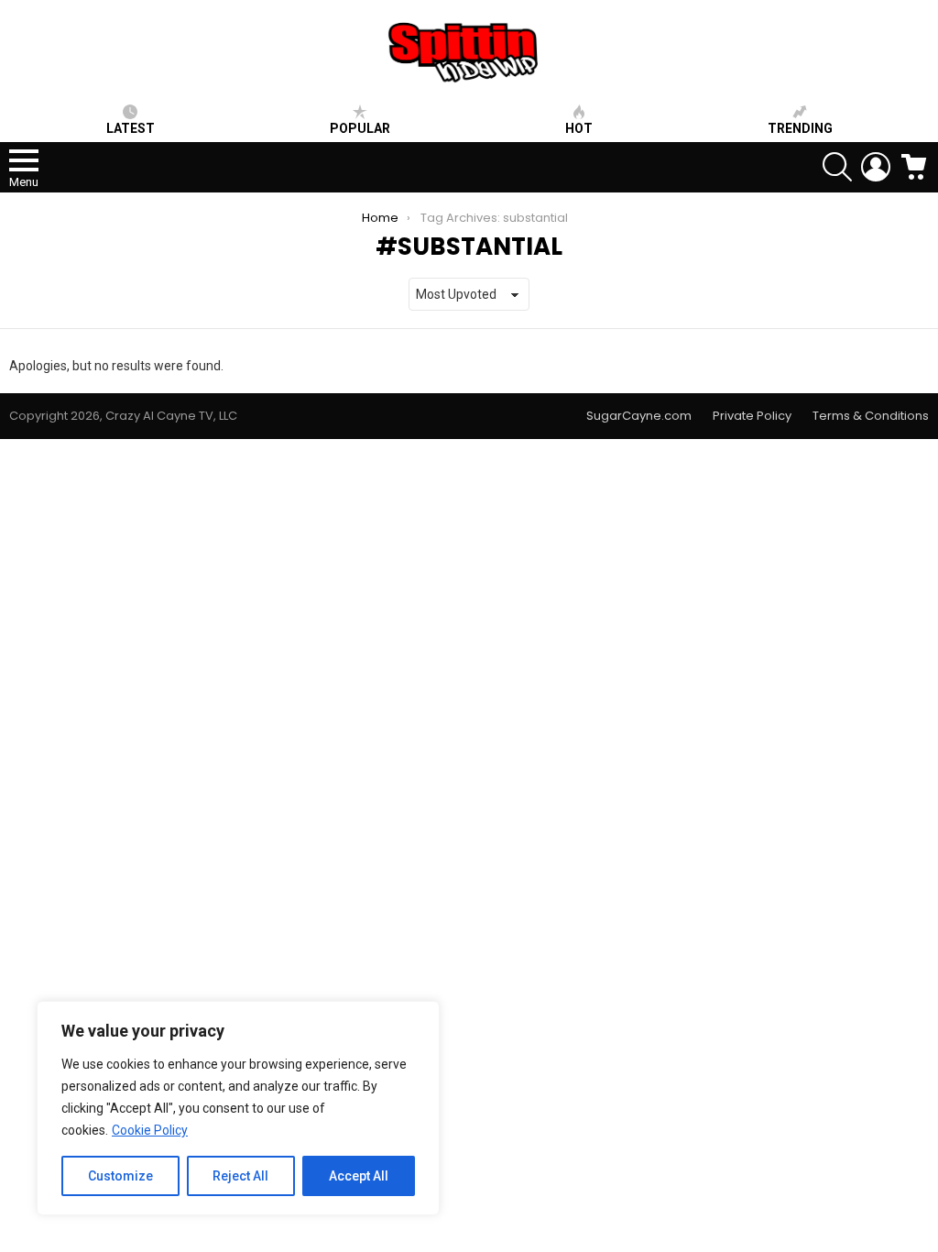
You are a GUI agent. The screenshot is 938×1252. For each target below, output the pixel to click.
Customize (120, 1176)
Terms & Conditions (871, 416)
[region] (238, 1108)
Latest (130, 128)
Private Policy (752, 416)
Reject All (240, 1176)
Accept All (358, 1176)
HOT (579, 128)
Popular (360, 128)
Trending (800, 128)
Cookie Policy (150, 1130)
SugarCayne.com (639, 416)
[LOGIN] (875, 167)
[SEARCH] (837, 167)
